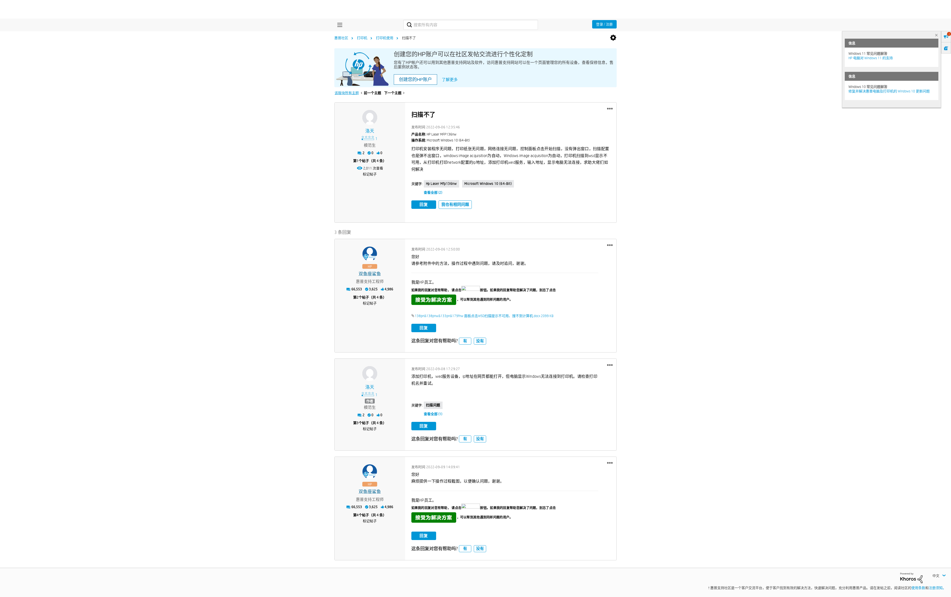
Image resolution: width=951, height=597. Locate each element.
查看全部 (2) (433, 192)
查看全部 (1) (433, 414)
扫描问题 (433, 405)
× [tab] (936, 35)
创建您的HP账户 (415, 79)
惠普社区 (341, 38)
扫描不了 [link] (409, 38)
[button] (610, 109)
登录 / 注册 (604, 24)
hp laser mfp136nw (441, 183)
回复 (424, 204)
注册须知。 (937, 588)
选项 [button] (613, 38)
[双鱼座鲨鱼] (369, 253)
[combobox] (470, 25)
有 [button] (465, 341)
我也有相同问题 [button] (455, 204)
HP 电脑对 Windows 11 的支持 (870, 58)
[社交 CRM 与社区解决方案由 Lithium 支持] (911, 577)
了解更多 (450, 80)
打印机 (362, 38)
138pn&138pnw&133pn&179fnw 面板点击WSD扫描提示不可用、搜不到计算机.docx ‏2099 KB (484, 316)
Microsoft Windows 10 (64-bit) (488, 183)
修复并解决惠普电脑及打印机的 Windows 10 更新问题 (889, 91)
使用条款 (918, 588)
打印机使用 (384, 38)
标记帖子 (370, 174)
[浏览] (338, 25)
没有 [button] (480, 341)
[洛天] (369, 117)
